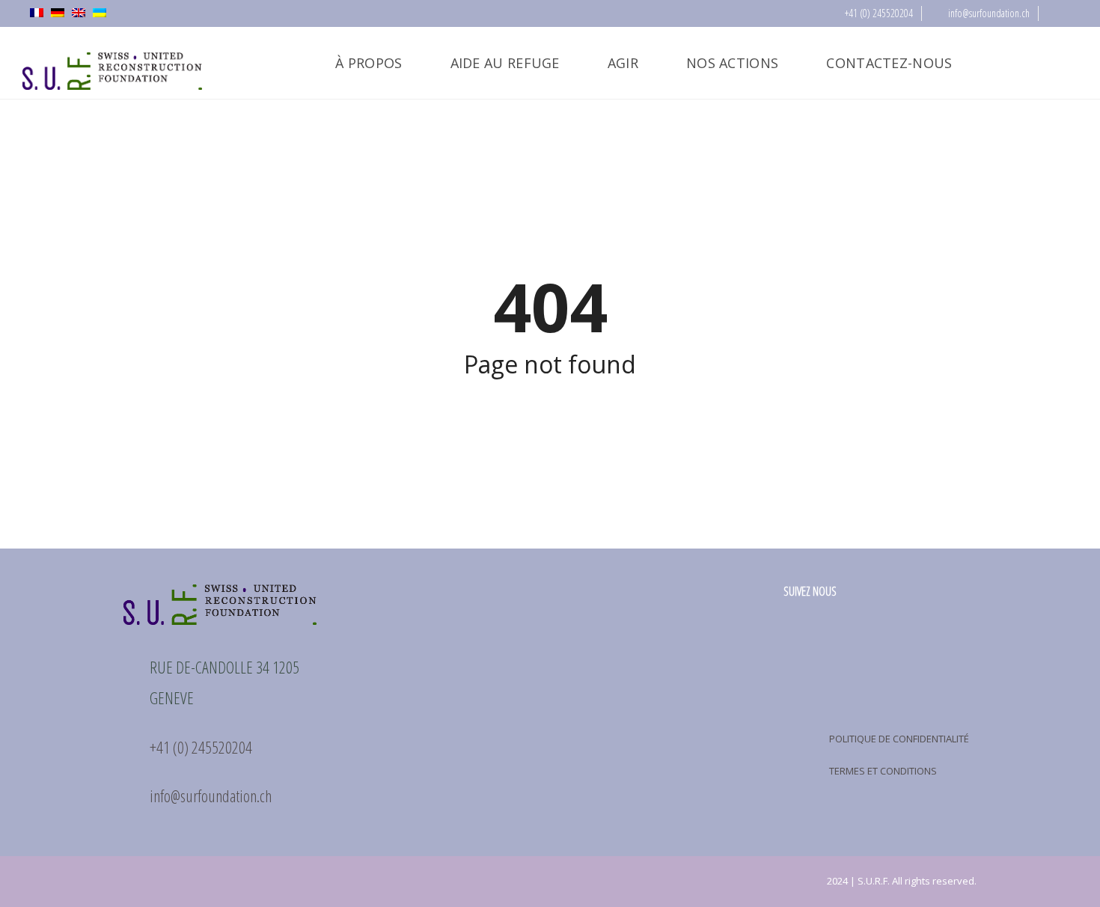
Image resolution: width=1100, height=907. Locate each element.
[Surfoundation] (112, 63)
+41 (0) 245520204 (878, 13)
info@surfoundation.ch (988, 13)
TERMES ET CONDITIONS (883, 771)
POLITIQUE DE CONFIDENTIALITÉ (899, 738)
